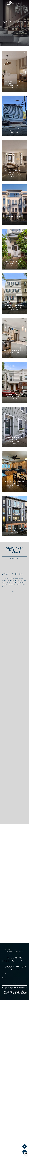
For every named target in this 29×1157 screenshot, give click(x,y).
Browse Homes (14, 558)
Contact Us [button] (14, 591)
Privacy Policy (12, 994)
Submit (14, 983)
